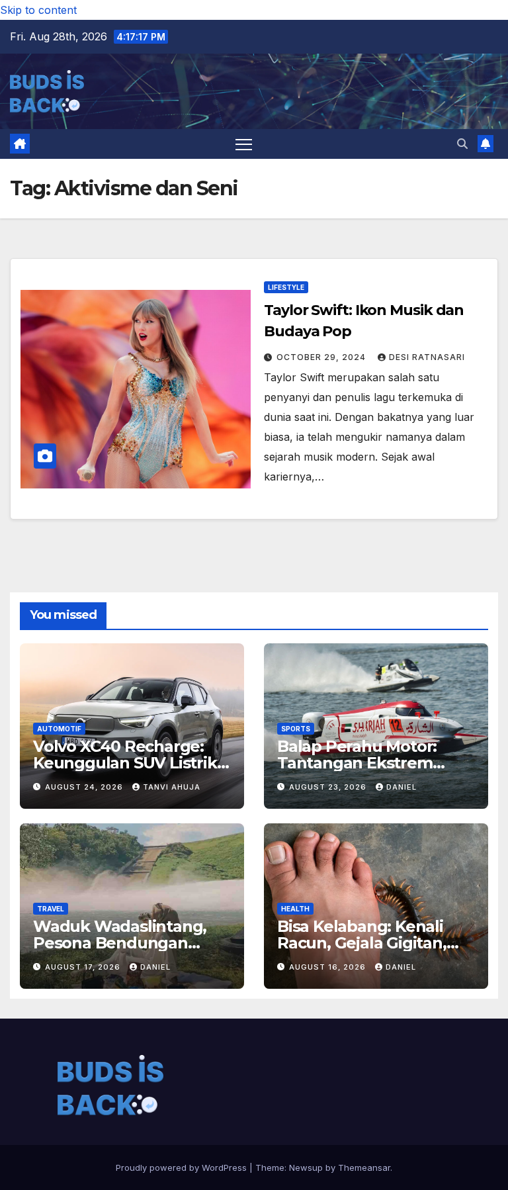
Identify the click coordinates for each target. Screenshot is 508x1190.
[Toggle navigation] (244, 144)
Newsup (306, 1167)
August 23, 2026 (329, 787)
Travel (50, 909)
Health (295, 909)
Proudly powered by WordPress (182, 1167)
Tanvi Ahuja (171, 787)
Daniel (401, 787)
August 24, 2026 (85, 787)
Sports (295, 729)
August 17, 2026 (84, 967)
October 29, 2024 (322, 357)
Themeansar (364, 1167)
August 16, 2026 (328, 967)
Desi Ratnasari (427, 357)
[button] (462, 143)
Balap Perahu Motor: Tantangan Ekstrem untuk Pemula (357, 763)
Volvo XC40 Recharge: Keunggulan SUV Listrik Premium (125, 763)
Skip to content (38, 10)
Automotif (59, 729)
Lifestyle (286, 287)
